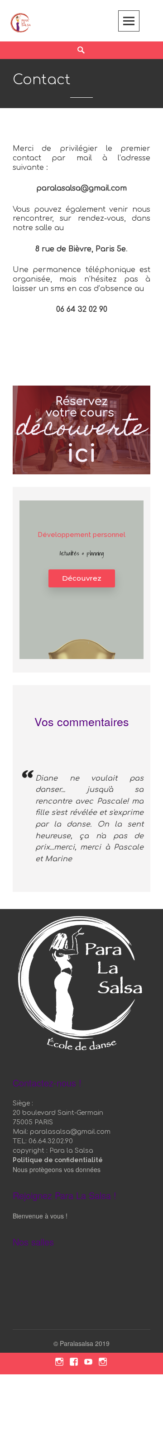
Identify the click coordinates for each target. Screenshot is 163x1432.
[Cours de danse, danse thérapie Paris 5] (20, 22)
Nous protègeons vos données (57, 1169)
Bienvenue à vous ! (40, 1215)
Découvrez (81, 578)
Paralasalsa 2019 (85, 1343)
